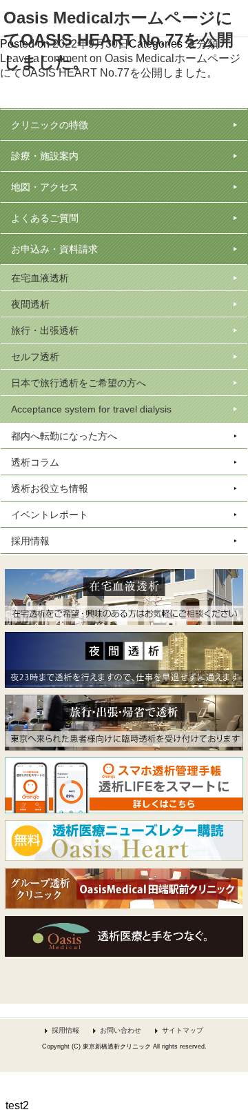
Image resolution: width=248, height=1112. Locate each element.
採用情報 (65, 1030)
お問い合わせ (120, 1030)
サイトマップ (182, 1030)
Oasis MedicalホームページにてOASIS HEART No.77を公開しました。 (118, 39)
